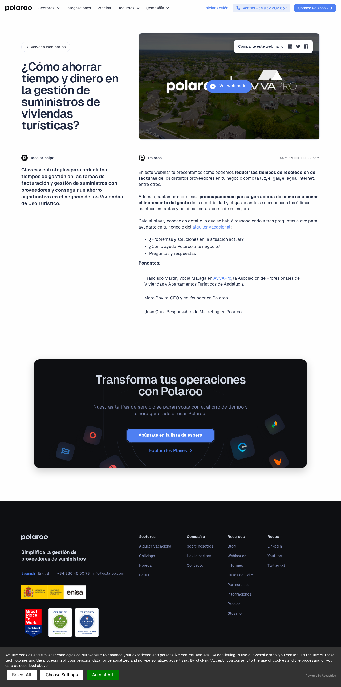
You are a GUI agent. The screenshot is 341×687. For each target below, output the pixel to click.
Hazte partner (199, 556)
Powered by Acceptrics (321, 675)
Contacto (195, 565)
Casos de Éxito (240, 575)
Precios (104, 8)
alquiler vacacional (211, 227)
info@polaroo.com (108, 573)
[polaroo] (72, 537)
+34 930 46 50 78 (73, 573)
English (44, 573)
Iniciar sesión (216, 8)
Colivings (147, 556)
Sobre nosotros (200, 546)
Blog (232, 546)
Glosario (235, 613)
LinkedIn (274, 546)
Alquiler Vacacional (155, 546)
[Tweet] (298, 47)
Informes (235, 565)
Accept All (102, 674)
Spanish (28, 573)
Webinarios (237, 556)
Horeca (145, 565)
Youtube (274, 556)
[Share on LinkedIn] (290, 47)
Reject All (21, 674)
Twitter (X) (276, 565)
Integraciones (78, 8)
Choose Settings (62, 674)
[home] (18, 8)
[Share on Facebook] (306, 47)
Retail (144, 575)
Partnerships (238, 584)
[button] (49, 8)
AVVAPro (222, 278)
